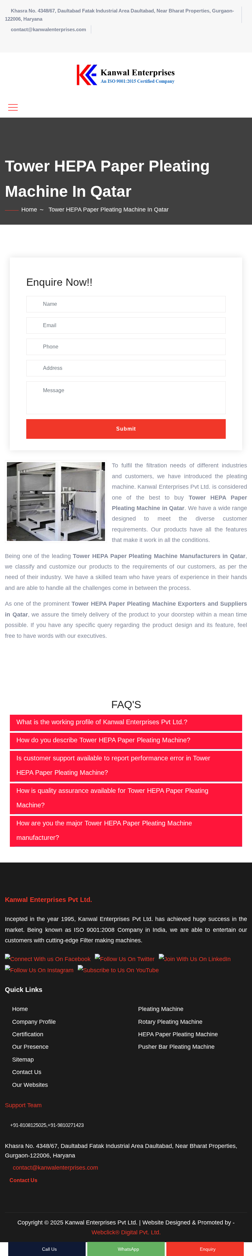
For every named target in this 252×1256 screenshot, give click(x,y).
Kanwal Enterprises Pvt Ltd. (48, 899)
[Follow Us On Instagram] (39, 970)
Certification (27, 1034)
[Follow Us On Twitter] (125, 958)
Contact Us (26, 1072)
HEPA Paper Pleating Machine (178, 1034)
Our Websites (30, 1085)
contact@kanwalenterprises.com (48, 29)
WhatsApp (127, 1249)
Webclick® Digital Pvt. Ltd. (126, 1232)
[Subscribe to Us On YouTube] (118, 970)
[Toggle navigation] (13, 107)
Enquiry (207, 1249)
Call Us (49, 1249)
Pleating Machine (160, 1009)
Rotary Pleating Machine (170, 1022)
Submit (126, 429)
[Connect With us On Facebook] (48, 958)
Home (29, 209)
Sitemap (23, 1059)
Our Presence (30, 1046)
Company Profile (34, 1022)
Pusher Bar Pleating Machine (176, 1046)
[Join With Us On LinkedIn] (195, 958)
